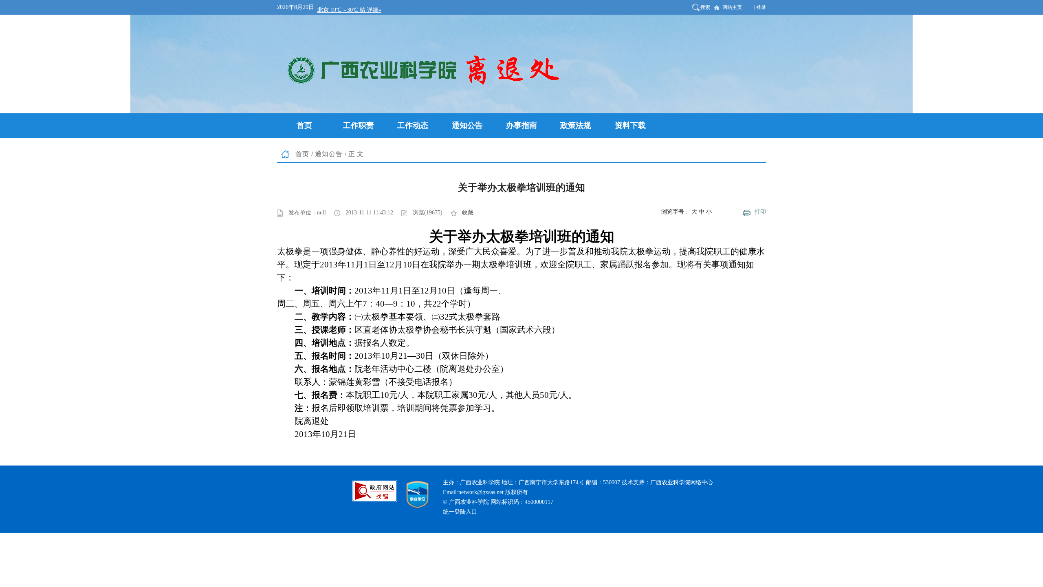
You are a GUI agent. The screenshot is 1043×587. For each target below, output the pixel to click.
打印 (760, 212)
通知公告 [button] (467, 125)
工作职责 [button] (358, 125)
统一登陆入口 (460, 512)
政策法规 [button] (575, 125)
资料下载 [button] (630, 125)
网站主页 (732, 7)
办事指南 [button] (521, 125)
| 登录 (760, 7)
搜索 (705, 7)
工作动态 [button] (412, 125)
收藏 (467, 213)
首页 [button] (304, 125)
